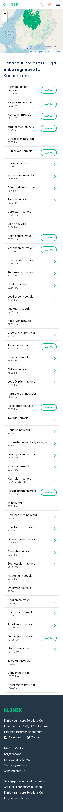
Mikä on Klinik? (13, 748)
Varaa (49, 90)
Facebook (15, 737)
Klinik (11, 4)
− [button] (5, 19)
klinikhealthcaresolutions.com (23, 732)
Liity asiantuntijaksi (16, 798)
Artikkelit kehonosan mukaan (23, 787)
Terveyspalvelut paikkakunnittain (25, 781)
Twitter (35, 737)
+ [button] (5, 13)
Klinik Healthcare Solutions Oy (23, 792)
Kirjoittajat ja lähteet (17, 759)
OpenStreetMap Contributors (50, 51)
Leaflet (33, 51)
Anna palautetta (14, 771)
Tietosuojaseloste (15, 765)
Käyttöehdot (12, 754)
